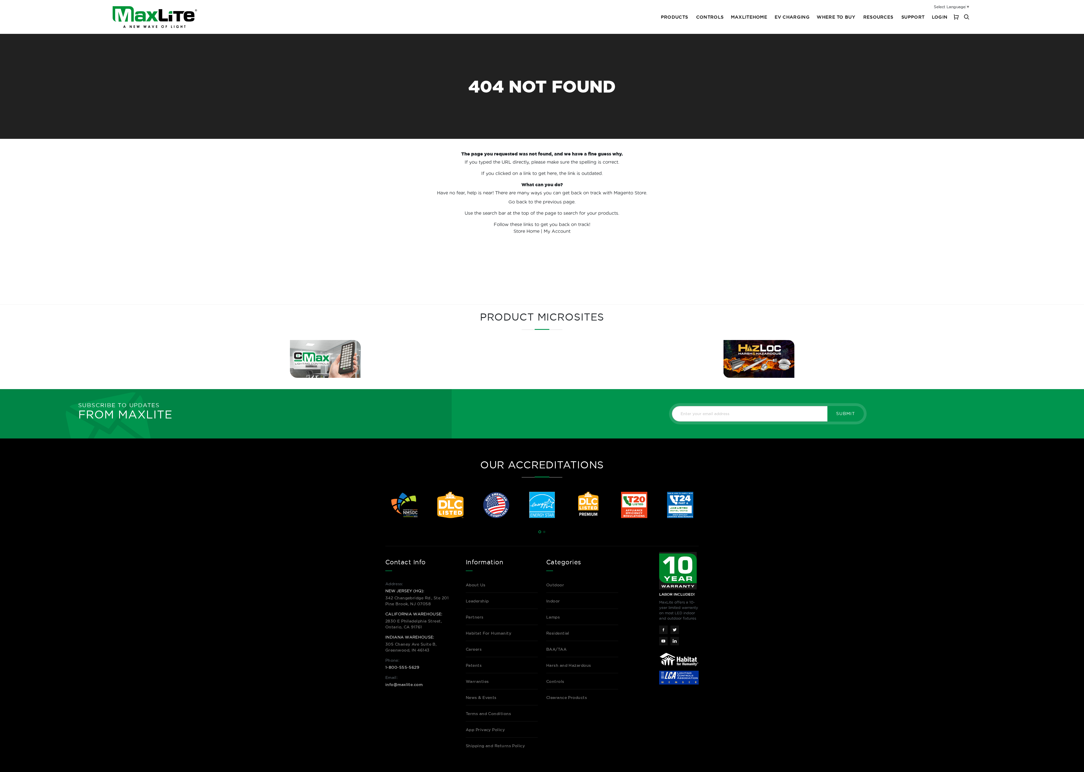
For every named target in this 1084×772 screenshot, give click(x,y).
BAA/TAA (556, 649)
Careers (474, 649)
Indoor (553, 601)
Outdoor (555, 585)
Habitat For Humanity (488, 633)
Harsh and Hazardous (568, 665)
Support (913, 16)
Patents (474, 665)
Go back (517, 201)
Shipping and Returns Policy (495, 746)
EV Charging (792, 16)
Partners (475, 617)
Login (939, 16)
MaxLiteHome (749, 16)
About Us (476, 585)
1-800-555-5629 (402, 667)
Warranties (477, 681)
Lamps (553, 617)
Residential (557, 633)
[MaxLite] (155, 17)
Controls (710, 16)
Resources (878, 16)
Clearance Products (566, 697)
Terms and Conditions (488, 713)
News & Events (481, 697)
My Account (557, 231)
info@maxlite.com (404, 684)
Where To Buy (836, 16)
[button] (540, 532)
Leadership (477, 601)
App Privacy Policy (485, 729)
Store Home (526, 231)
